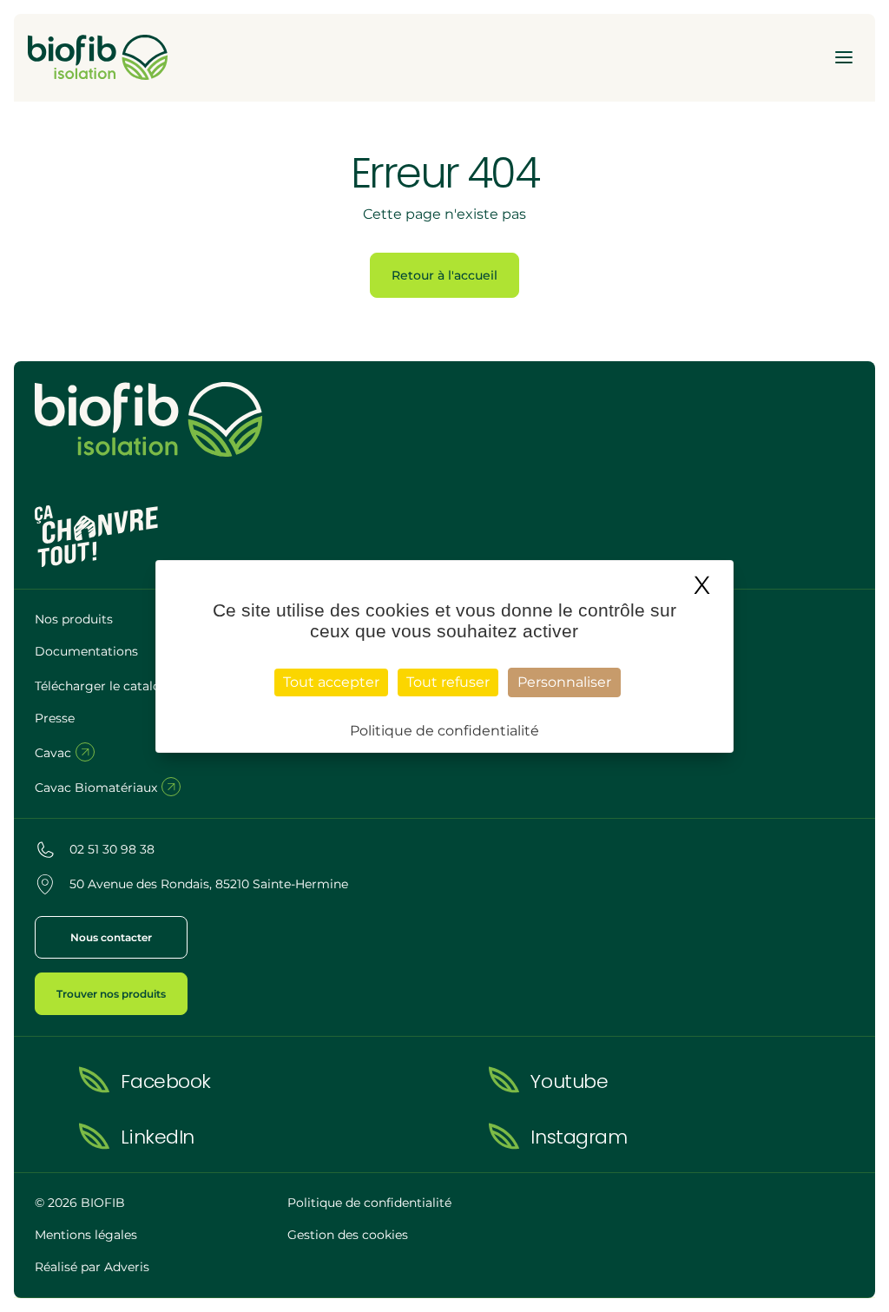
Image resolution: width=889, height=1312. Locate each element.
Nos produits (74, 619)
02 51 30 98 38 (112, 849)
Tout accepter (331, 682)
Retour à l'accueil (444, 275)
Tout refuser (448, 682)
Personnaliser (564, 682)
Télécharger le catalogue (111, 686)
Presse (55, 718)
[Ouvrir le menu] (843, 57)
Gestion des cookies (347, 1235)
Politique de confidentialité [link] (444, 730)
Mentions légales (86, 1235)
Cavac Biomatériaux (98, 787)
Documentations (86, 651)
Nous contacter (111, 937)
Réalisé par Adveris (92, 1267)
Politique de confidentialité (369, 1202)
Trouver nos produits (111, 993)
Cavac (55, 753)
